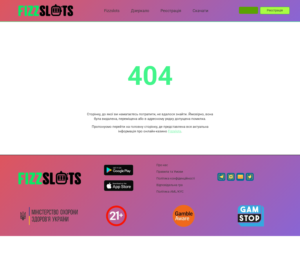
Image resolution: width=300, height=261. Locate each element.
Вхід (248, 10)
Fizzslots (174, 131)
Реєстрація (275, 10)
